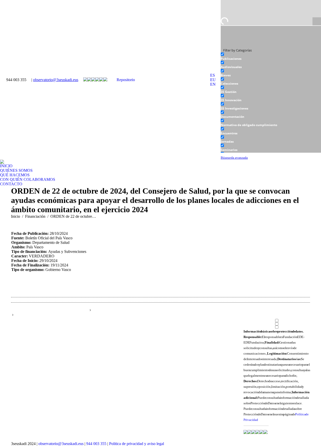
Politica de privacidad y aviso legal (136, 443)
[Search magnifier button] (316, 21)
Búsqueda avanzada (234, 157)
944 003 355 (96, 443)
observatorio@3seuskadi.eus (55, 80)
